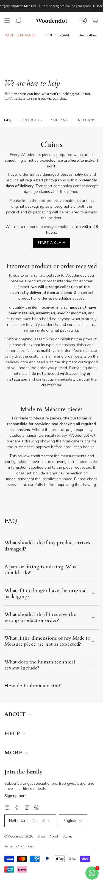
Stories (68, 836)
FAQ (8, 120)
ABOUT (15, 714)
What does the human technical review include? (39, 665)
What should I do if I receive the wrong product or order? (40, 617)
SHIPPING (60, 120)
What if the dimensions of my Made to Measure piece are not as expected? (47, 641)
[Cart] (95, 20)
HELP (12, 733)
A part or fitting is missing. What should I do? (41, 569)
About (53, 836)
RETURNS (86, 120)
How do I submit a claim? (32, 685)
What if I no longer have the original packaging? (45, 593)
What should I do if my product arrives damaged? (47, 545)
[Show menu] (7, 20)
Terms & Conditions (19, 846)
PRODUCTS (31, 120)
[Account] (83, 20)
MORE (14, 752)
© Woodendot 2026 (18, 836)
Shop (41, 836)
